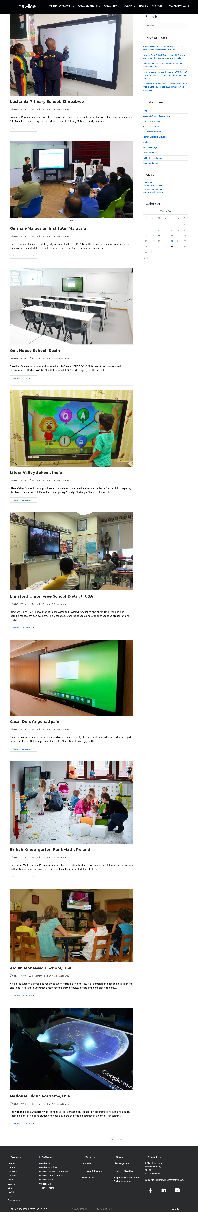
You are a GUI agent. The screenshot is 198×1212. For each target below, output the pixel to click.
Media (145, 142)
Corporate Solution (151, 121)
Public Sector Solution (153, 158)
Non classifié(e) (150, 147)
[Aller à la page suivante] (129, 1140)
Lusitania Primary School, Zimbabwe (47, 101)
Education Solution (41, 109)
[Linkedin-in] (163, 1190)
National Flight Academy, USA (40, 1096)
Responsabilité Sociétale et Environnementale (127, 1179)
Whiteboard (45, 1184)
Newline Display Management (54, 1171)
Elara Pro (12, 1167)
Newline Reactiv (47, 1179)
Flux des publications (152, 186)
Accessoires (14, 1200)
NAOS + (11, 1192)
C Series (12, 1175)
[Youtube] (177, 1190)
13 (172, 235)
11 (159, 235)
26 (165, 246)
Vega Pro (12, 1171)
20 (172, 241)
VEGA (10, 1188)
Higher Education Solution (154, 137)
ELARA (11, 1184)
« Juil (145, 258)
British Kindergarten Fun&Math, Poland (50, 849)
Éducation (87, 1163)
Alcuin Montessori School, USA (41, 968)
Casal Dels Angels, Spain (34, 721)
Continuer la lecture (25, 128)
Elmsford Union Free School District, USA (51, 596)
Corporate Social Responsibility (157, 116)
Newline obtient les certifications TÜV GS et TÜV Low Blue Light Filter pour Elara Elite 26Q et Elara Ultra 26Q (165, 75)
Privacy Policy (79, 1209)
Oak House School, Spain (35, 350)
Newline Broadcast (48, 1167)
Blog (145, 111)
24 (152, 246)
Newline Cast (45, 1163)
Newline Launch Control (51, 1175)
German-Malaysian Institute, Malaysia (48, 228)
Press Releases (150, 152)
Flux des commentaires (153, 189)
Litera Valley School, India (36, 472)
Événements (88, 1177)
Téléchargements (122, 1163)
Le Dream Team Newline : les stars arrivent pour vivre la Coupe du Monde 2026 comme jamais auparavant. (165, 87)
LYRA (10, 1179)
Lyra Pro (12, 1163)
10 (152, 235)
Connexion (147, 182)
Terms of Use (104, 1209)
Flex (10, 1196)
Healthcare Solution (152, 132)
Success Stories (61, 109)
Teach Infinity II (47, 1188)
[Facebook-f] (150, 1190)
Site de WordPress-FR (153, 192)
